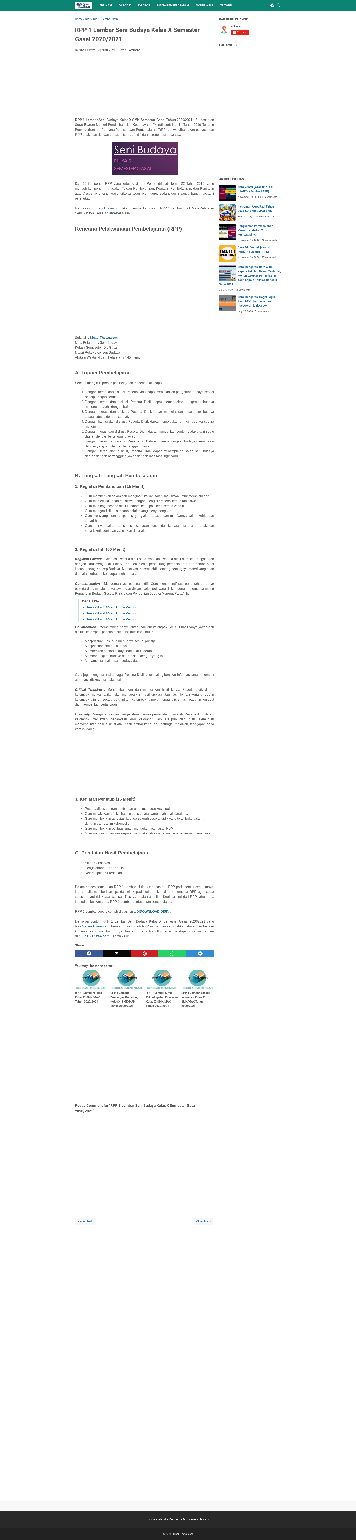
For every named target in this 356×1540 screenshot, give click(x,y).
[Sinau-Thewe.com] (83, 5)
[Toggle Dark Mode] (272, 5)
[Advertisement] (144, 86)
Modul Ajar (204, 5)
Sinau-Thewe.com (107, 208)
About (162, 1519)
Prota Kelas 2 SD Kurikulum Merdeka (112, 607)
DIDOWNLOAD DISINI (153, 911)
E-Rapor (144, 5)
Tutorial (227, 5)
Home (151, 1519)
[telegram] (200, 953)
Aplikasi (105, 5)
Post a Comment (129, 50)
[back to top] (348, 1531)
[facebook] (89, 953)
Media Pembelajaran (173, 5)
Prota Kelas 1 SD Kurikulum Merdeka (112, 619)
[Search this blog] (278, 5)
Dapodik (125, 5)
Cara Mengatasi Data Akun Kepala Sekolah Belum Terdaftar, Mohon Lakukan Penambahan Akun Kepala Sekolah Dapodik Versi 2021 (250, 275)
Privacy (204, 1519)
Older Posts (203, 1221)
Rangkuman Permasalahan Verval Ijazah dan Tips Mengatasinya (255, 230)
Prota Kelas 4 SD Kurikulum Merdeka (112, 613)
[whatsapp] (172, 953)
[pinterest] (144, 953)
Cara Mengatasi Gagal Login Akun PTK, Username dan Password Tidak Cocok (256, 301)
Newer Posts (85, 1221)
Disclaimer (189, 1519)
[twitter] (117, 953)
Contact (174, 1519)
